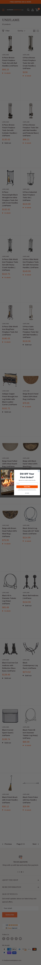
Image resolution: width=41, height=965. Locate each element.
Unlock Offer (27, 487)
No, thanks (27, 493)
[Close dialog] (39, 471)
